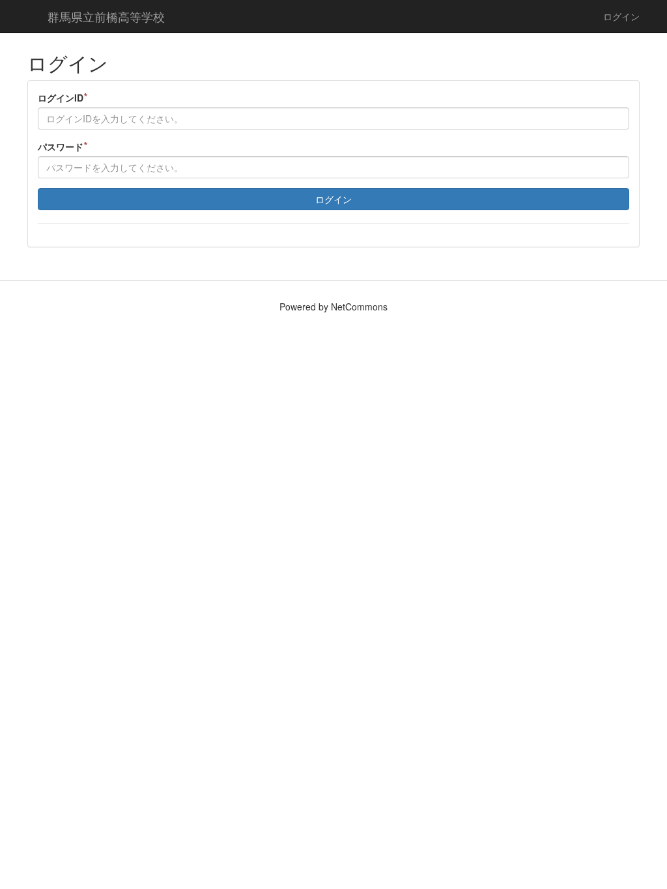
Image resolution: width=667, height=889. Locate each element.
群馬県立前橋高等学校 (106, 16)
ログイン (621, 16)
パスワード (63, 146)
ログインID (63, 97)
